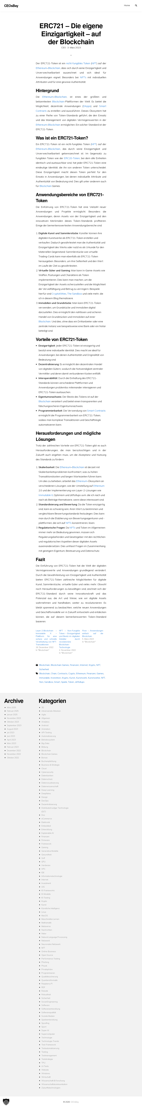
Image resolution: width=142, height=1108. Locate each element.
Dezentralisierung (49, 804)
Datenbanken (47, 775)
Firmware (45, 840)
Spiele (64, 681)
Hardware (45, 865)
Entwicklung (46, 829)
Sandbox (48, 681)
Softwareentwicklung (50, 1009)
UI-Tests (45, 1066)
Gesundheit (46, 854)
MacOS (44, 915)
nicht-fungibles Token (78, 63)
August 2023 (12, 729)
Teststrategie (47, 1059)
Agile (43, 714)
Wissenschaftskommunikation (54, 1084)
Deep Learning (47, 790)
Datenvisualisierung (50, 783)
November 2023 (14, 718)
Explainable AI (47, 833)
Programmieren (48, 973)
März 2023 (11, 743)
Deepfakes (46, 793)
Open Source (47, 955)
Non (41, 681)
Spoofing (45, 1023)
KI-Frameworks (48, 890)
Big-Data (45, 743)
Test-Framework (48, 1044)
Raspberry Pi (47, 983)
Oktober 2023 (13, 722)
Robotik (44, 991)
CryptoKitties (59, 293)
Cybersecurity (47, 772)
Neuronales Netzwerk (50, 944)
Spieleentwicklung (49, 1019)
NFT (94, 63)
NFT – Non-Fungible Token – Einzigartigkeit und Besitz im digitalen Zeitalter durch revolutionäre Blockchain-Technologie (69, 639)
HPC (43, 869)
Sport (43, 1026)
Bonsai (44, 757)
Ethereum (41, 67)
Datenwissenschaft (49, 786)
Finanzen (74, 665)
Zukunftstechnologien (50, 1087)
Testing (44, 1052)
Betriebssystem (48, 739)
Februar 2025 (13, 711)
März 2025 (11, 707)
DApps (87, 106)
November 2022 (14, 754)
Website (45, 1070)
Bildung (44, 747)
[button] (6, 1102)
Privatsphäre (47, 969)
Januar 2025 (12, 714)
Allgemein (45, 718)
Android (44, 725)
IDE (42, 872)
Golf (43, 858)
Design (44, 797)
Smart (57, 681)
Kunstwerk (81, 677)
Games (100, 673)
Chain (54, 673)
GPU (43, 861)
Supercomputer (48, 1034)
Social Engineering (49, 1001)
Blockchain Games (60, 665)
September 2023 (14, 725)
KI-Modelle (46, 894)
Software (45, 1005)
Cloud (43, 768)
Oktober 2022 (13, 757)
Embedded (46, 826)
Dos (43, 815)
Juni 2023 (11, 736)
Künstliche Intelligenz (50, 908)
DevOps (45, 800)
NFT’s (83, 77)
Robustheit (46, 994)
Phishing (45, 962)
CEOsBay (75, 1102)
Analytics (45, 722)
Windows (45, 1073)
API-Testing (46, 732)
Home (127, 5)
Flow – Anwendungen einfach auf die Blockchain (92, 633)
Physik (44, 965)
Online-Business (48, 951)
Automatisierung (48, 736)
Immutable (44, 677)
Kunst (72, 677)
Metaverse (46, 926)
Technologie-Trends (50, 1041)
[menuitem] (127, 5)
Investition (56, 677)
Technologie (46, 1037)
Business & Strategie (50, 765)
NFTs (69, 522)
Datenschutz (46, 779)
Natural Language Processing (54, 937)
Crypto (71, 673)
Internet (84, 665)
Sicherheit (44, 669)
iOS (43, 887)
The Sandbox (74, 293)
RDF (43, 987)
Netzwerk (45, 940)
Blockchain (54, 67)
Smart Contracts (96, 410)
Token (71, 681)
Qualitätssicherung (49, 976)
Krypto (92, 665)
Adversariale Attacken (51, 711)
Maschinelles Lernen (50, 919)
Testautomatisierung (50, 1048)
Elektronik (45, 822)
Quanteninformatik (49, 980)
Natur (43, 933)
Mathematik (46, 922)
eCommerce (46, 818)
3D (42, 707)
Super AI (45, 1030)
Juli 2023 (10, 732)
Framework (46, 843)
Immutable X (46, 495)
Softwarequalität (48, 1012)
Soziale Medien (48, 1016)
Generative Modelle (49, 851)
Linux (43, 912)
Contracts (62, 673)
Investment (46, 883)
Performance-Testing (50, 958)
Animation (45, 729)
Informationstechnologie (51, 876)
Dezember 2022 (14, 750)
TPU (43, 1062)
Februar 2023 (13, 747)
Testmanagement (49, 1055)
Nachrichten (46, 930)
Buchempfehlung (48, 761)
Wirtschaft (46, 1077)
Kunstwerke (94, 677)
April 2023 (11, 739)
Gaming (44, 847)
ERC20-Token (72, 158)
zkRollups (79, 681)
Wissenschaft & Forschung (53, 1080)
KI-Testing (45, 897)
